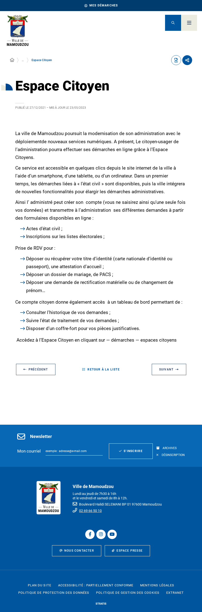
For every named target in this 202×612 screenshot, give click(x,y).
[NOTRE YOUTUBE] (112, 534)
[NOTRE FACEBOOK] (90, 534)
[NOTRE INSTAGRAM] (101, 534)
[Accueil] (12, 60)
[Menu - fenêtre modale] (189, 23)
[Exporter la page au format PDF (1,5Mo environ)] (176, 60)
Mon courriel (29, 451)
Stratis (101, 603)
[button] (173, 23)
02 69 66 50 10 (90, 511)
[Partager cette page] (187, 60)
